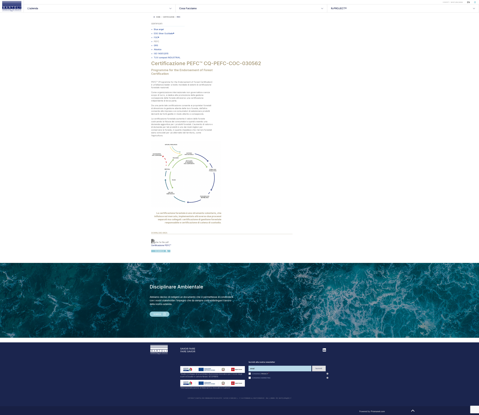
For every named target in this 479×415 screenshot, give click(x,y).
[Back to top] (413, 412)
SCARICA (158, 251)
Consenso (260, 374)
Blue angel (159, 29)
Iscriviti (319, 368)
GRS (156, 45)
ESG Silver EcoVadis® (164, 33)
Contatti (446, 2)
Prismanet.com (378, 411)
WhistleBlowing (457, 2)
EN (468, 2)
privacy (264, 374)
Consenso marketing (261, 378)
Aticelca (157, 49)
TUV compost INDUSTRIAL (167, 57)
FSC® (156, 37)
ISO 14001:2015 (161, 53)
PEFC (156, 41)
